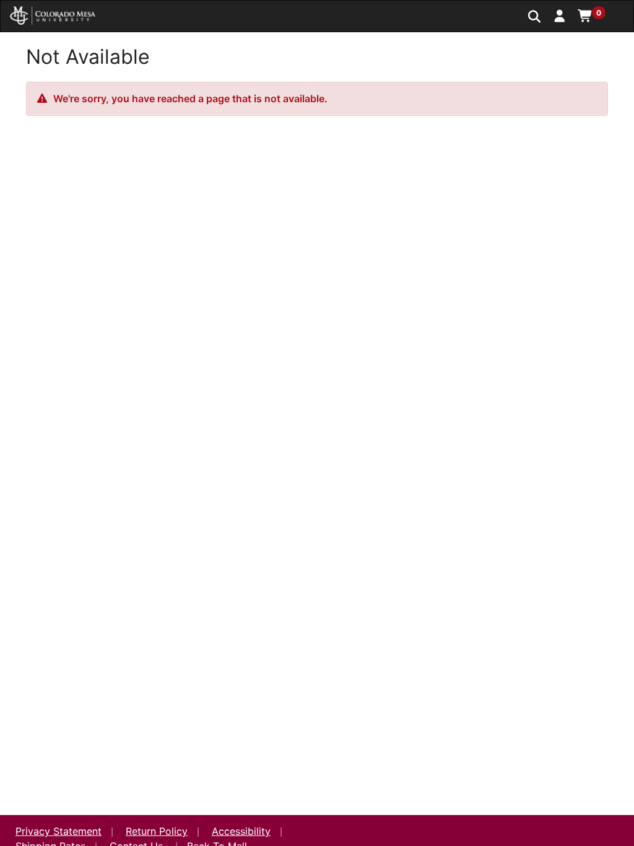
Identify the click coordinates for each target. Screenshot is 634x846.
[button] (560, 15)
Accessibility (241, 831)
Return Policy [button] (157, 831)
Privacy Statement (58, 831)
